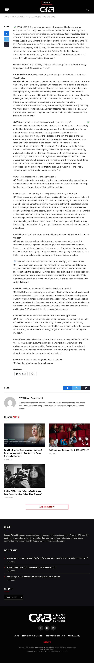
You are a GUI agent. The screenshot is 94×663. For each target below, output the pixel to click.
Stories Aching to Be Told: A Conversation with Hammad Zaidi (32, 567)
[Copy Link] (6, 44)
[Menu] (7, 9)
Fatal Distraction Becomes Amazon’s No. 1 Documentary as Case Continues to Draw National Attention (23, 453)
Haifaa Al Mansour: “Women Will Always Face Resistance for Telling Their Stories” (23, 493)
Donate (47, 3)
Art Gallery (74, 636)
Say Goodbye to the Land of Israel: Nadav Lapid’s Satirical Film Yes (33, 576)
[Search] (87, 9)
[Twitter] (6, 39)
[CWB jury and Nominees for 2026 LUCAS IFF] (69, 435)
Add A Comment (47, 507)
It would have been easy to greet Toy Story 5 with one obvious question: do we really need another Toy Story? (48, 558)
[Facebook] (6, 33)
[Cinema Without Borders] (47, 10)
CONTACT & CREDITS (55, 636)
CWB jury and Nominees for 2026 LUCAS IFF (69, 450)
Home (16, 636)
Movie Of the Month (32, 636)
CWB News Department (31, 398)
